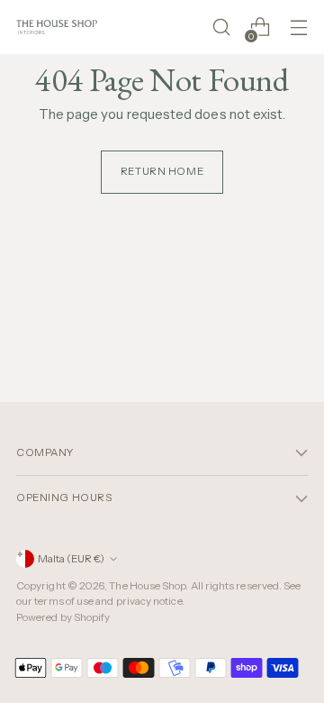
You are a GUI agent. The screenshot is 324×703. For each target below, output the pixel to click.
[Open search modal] (220, 27)
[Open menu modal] (298, 27)
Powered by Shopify (63, 617)
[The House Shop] (56, 26)
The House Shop (147, 586)
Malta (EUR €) (71, 558)
